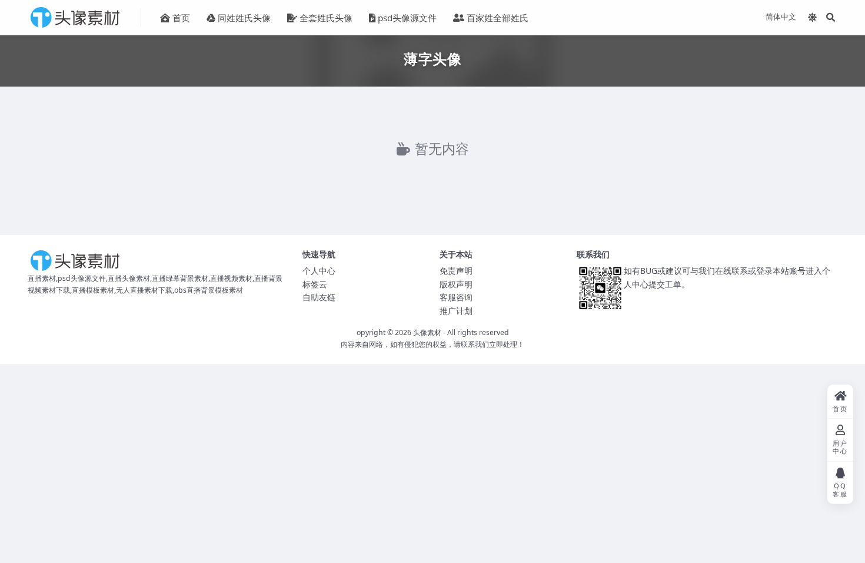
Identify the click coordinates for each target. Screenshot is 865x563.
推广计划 (456, 310)
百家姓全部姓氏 (497, 18)
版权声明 (456, 284)
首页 (181, 18)
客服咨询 (456, 297)
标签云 (314, 284)
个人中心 (318, 270)
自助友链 (318, 297)
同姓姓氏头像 (244, 18)
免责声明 (456, 270)
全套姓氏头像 (326, 18)
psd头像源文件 (407, 18)
